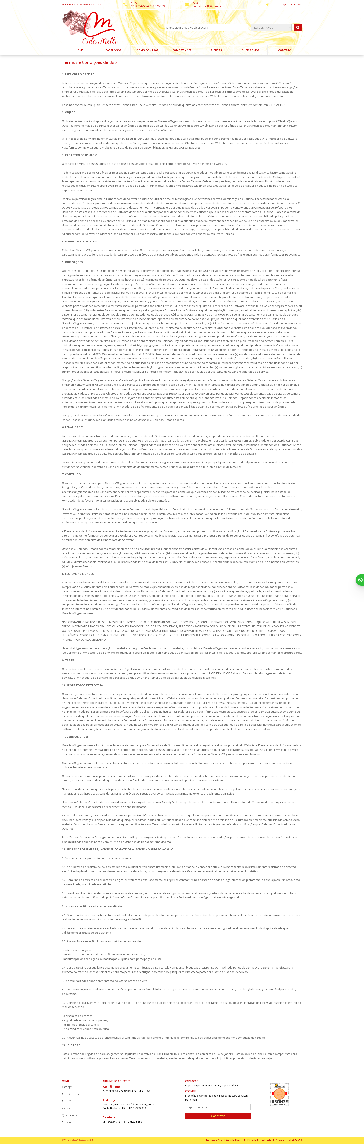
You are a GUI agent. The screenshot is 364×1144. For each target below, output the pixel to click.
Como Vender (181, 50)
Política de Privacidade (257, 1140)
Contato (284, 50)
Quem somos (250, 50)
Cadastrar (218, 1116)
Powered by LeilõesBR (289, 1140)
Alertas (216, 50)
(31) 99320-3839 (156, 6)
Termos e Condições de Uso (223, 1140)
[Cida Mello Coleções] (91, 27)
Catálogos (113, 50)
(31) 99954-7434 (139, 6)
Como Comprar (147, 50)
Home (79, 50)
